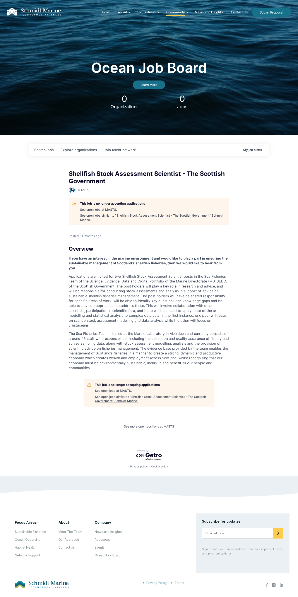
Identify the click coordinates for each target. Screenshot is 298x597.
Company (103, 522)
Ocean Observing (28, 539)
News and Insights (209, 12)
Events (100, 547)
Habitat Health (25, 547)
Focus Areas (146, 12)
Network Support (27, 555)
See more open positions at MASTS (149, 426)
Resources (103, 539)
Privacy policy (139, 466)
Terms (179, 583)
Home (105, 12)
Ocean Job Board (107, 555)
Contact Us (239, 12)
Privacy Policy (156, 583)
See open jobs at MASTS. (98, 209)
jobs (44, 150)
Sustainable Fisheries (30, 532)
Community (175, 12)
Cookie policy (159, 466)
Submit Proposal (271, 12)
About (122, 12)
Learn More (149, 85)
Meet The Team (70, 532)
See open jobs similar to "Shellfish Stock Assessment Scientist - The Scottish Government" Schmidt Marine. (151, 218)
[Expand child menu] (129, 12)
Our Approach (68, 539)
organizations (79, 150)
